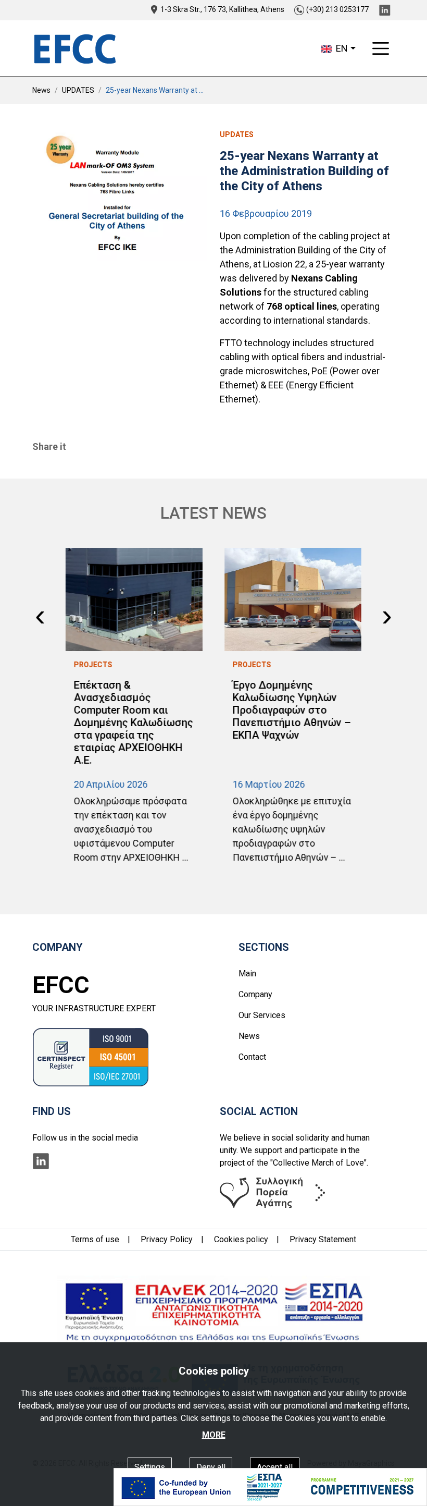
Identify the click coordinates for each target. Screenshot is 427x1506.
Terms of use (95, 1239)
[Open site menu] (380, 48)
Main (247, 973)
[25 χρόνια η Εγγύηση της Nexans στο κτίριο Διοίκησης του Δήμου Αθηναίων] (119, 195)
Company (255, 994)
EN (341, 48)
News (41, 90)
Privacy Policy (167, 1239)
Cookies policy (241, 1239)
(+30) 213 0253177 (337, 9)
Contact (252, 1057)
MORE (213, 1435)
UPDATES (78, 90)
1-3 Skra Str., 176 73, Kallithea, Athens (222, 9)
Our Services (261, 1015)
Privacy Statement (323, 1239)
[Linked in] (385, 9)
